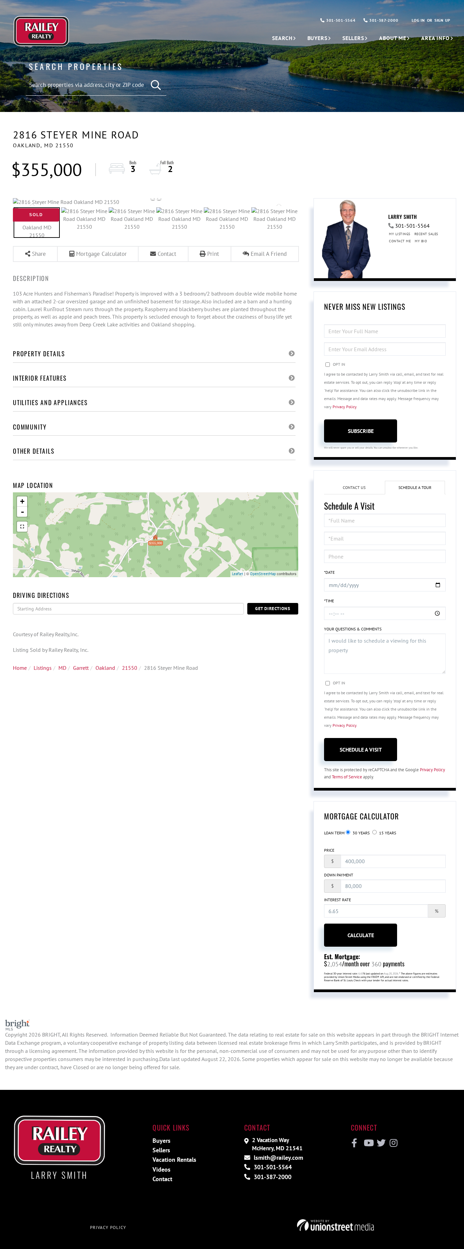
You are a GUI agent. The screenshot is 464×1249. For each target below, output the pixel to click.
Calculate (360, 935)
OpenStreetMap (263, 573)
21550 (129, 667)
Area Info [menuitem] (435, 38)
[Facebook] (354, 1143)
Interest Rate (337, 899)
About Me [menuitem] (392, 38)
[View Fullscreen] (22, 527)
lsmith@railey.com (277, 1157)
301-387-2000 (383, 20)
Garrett (81, 667)
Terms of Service (347, 777)
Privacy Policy (344, 406)
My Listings (399, 234)
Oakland (105, 667)
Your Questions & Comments (352, 628)
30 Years (361, 832)
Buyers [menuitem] (317, 38)
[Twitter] (380, 1143)
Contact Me (400, 241)
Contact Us (354, 487)
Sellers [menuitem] (353, 38)
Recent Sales (426, 234)
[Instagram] (393, 1143)
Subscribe (361, 431)
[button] (156, 85)
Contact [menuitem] (162, 1179)
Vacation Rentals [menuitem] (174, 1159)
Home (20, 667)
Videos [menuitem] (162, 1169)
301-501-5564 (340, 20)
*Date (329, 572)
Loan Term (334, 832)
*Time (329, 600)
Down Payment (338, 874)
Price (329, 850)
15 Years (387, 832)
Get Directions (272, 608)
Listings (43, 667)
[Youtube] (367, 1143)
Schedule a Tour (414, 487)
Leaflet (237, 573)
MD (62, 667)
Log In (418, 20)
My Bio (421, 241)
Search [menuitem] (282, 38)
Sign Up (442, 20)
